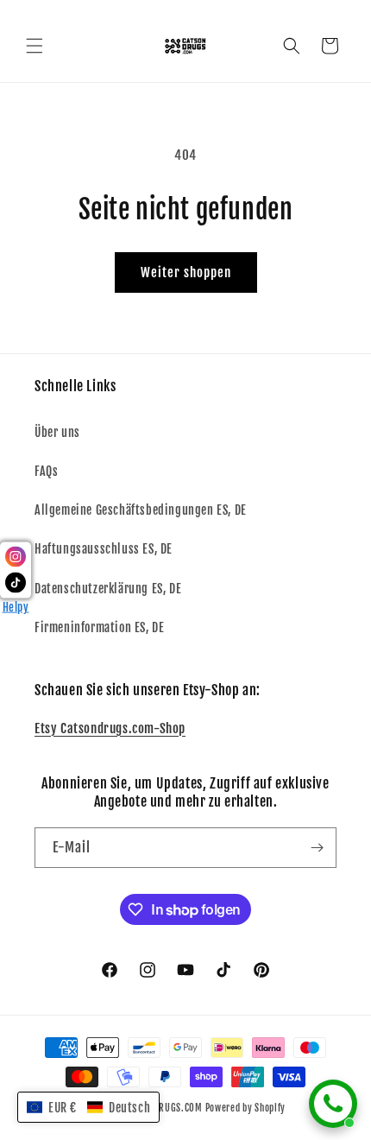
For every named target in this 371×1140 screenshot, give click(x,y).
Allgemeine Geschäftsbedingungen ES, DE (141, 510)
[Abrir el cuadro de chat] (333, 1104)
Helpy (16, 607)
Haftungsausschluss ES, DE (104, 549)
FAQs (46, 471)
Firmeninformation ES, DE (99, 627)
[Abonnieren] (317, 847)
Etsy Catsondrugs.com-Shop (110, 728)
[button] (34, 46)
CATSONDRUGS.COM (162, 1108)
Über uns (57, 432)
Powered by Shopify (245, 1108)
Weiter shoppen (186, 272)
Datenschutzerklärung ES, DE (108, 588)
